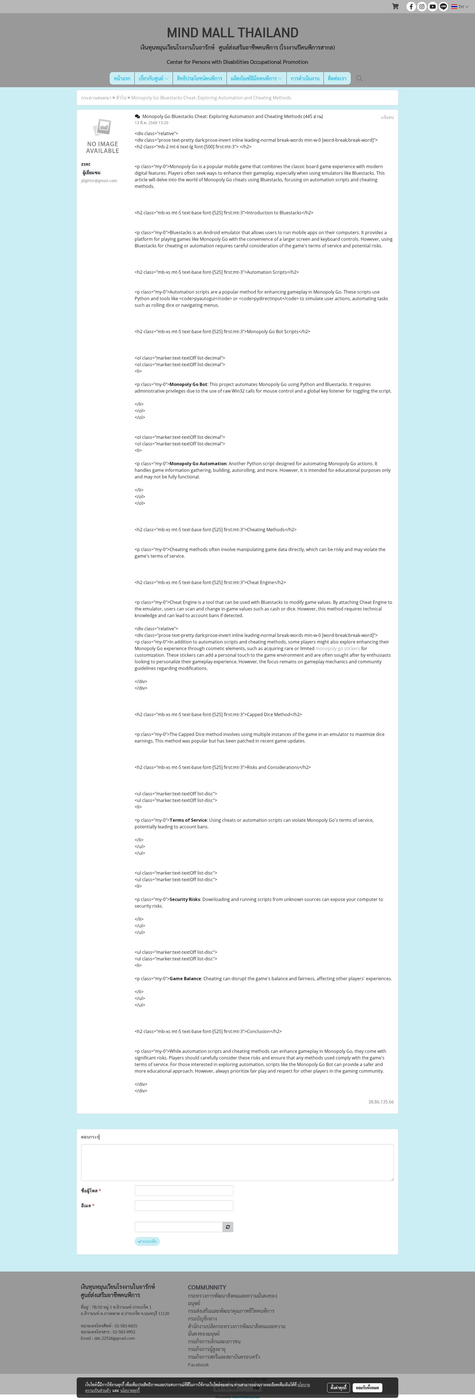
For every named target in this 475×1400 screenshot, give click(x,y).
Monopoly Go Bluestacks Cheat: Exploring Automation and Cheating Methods (211, 98)
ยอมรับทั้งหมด (367, 1387)
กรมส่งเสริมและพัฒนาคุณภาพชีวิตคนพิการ (231, 1311)
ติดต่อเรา (337, 78)
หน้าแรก (122, 78)
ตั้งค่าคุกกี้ (338, 1387)
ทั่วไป (121, 98)
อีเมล (88, 1205)
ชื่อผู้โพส (91, 1191)
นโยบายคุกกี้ (130, 1390)
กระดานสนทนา (96, 98)
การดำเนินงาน (305, 78)
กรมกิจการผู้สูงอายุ (207, 1349)
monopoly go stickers (338, 648)
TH (461, 6)
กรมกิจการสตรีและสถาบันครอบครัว (224, 1357)
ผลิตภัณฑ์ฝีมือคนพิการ (254, 78)
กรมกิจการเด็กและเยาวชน (214, 1341)
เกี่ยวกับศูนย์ (151, 78)
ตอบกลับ (149, 1241)
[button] (360, 78)
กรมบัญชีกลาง (202, 1318)
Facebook (198, 1364)
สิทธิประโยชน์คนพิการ (199, 78)
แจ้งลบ (387, 117)
